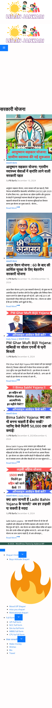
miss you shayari (17, 609)
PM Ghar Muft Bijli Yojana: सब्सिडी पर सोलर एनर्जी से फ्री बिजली (28, 347)
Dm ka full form (16, 628)
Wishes (12, 646)
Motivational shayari (18, 612)
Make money (15, 643)
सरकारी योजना (11, 163)
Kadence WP (39, 543)
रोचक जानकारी (11, 639)
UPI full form (15, 622)
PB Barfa (13, 180)
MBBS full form (16, 631)
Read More (13, 208)
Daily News (11, 339)
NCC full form (15, 625)
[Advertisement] (26, 78)
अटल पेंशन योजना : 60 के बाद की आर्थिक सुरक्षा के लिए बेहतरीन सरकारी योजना (28, 269)
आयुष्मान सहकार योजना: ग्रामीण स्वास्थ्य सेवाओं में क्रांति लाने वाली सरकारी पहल (28, 171)
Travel (12, 653)
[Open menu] (4, 48)
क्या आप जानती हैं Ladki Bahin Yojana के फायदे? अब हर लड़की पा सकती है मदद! (28, 504)
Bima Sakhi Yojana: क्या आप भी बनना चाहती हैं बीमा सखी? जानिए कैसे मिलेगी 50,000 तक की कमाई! (28, 424)
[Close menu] (2, 550)
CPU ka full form (17, 634)
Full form (10, 617)
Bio (10, 650)
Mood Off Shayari (17, 606)
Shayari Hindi (12, 555)
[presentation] (29, 138)
